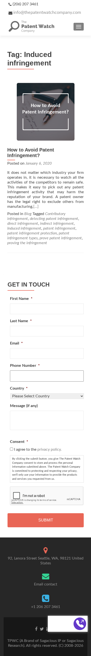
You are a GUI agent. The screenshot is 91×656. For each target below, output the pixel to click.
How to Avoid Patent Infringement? (30, 152)
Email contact (45, 584)
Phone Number (25, 366)
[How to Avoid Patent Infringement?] (45, 111)
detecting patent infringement (54, 219)
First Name (21, 299)
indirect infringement (57, 223)
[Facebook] (36, 629)
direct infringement (22, 223)
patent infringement (59, 228)
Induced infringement (24, 228)
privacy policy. (49, 449)
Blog (28, 214)
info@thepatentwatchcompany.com (47, 12)
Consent (19, 442)
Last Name (21, 321)
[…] (36, 206)
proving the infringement (27, 243)
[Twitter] (42, 629)
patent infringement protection (32, 233)
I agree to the (38, 449)
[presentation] (47, 496)
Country (19, 388)
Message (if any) (24, 406)
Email (16, 343)
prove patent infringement (61, 238)
